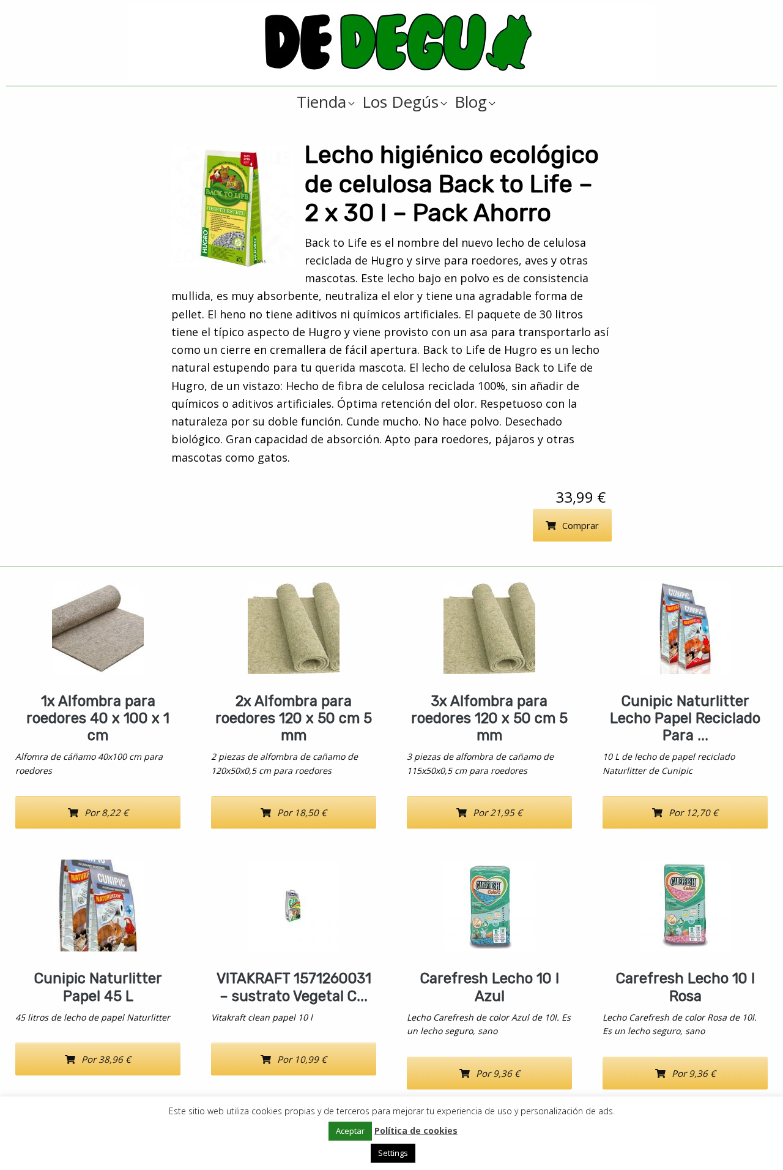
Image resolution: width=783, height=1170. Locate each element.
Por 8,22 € (106, 812)
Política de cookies (416, 1130)
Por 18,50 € (302, 812)
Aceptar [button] (350, 1130)
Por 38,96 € (106, 1059)
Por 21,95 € (497, 812)
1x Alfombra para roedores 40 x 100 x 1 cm (97, 718)
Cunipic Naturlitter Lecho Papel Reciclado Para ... (685, 718)
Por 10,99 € (302, 1059)
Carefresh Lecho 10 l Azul (489, 987)
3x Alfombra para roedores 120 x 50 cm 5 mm (489, 718)
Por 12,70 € (693, 812)
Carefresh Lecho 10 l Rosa (685, 987)
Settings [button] (393, 1152)
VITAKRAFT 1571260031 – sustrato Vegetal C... (294, 987)
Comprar (580, 525)
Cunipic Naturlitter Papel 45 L (98, 987)
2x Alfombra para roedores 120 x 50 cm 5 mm (293, 718)
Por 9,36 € (498, 1073)
